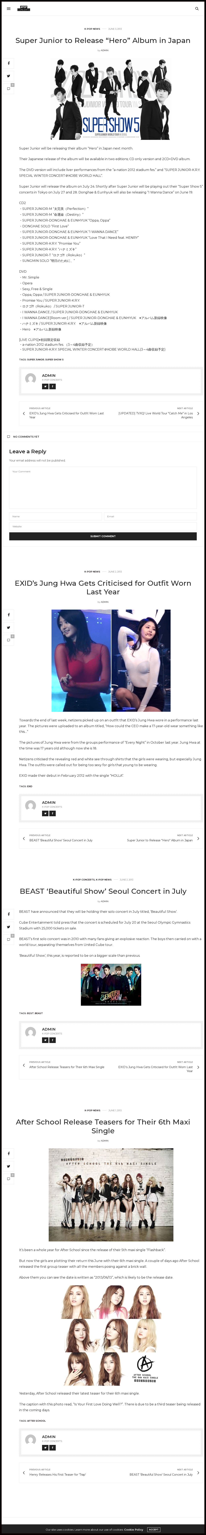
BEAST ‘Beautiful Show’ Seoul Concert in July (103, 891)
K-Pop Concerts (84, 880)
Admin (104, 50)
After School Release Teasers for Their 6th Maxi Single (103, 1126)
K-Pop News (92, 29)
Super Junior (35, 359)
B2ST (30, 1013)
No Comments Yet (26, 436)
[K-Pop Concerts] (23, 9)
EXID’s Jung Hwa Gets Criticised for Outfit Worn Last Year (103, 587)
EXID (29, 786)
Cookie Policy (133, 1529)
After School (36, 1420)
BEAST (39, 1013)
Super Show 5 (54, 359)
